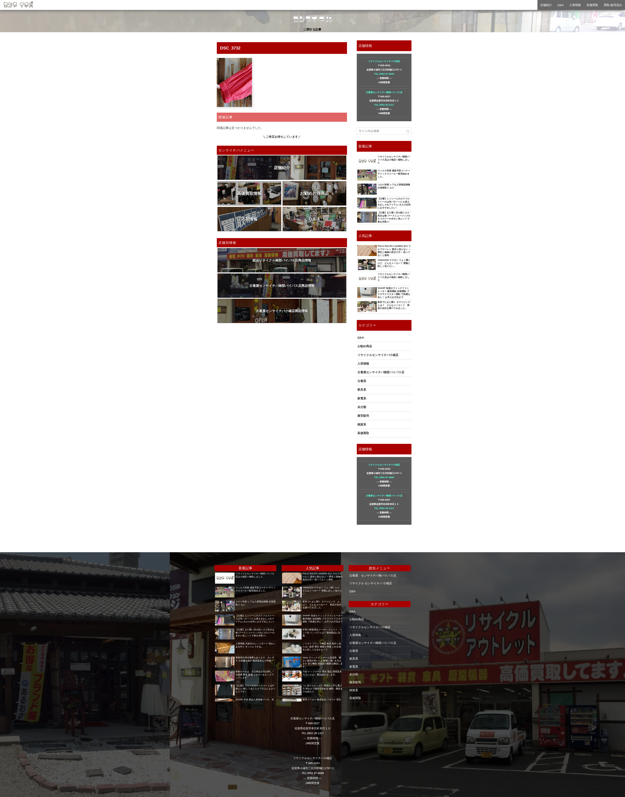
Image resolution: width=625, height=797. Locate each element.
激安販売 (363, 415)
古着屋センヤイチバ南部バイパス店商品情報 (281, 285)
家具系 (361, 389)
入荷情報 (249, 219)
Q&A (360, 337)
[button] (408, 131)
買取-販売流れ (613, 5)
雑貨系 (361, 424)
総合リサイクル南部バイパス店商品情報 (282, 260)
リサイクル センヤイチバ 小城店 (370, 583)
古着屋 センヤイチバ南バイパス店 (372, 575)
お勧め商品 (364, 346)
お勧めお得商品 (314, 193)
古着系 (361, 381)
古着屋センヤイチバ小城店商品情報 (282, 311)
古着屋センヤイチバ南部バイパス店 (384, 92)
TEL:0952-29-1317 (384, 105)
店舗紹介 (282, 167)
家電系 (361, 398)
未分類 (361, 407)
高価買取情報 (249, 193)
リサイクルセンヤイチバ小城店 (384, 61)
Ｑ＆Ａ (314, 219)
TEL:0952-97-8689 (384, 74)
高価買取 (363, 433)
